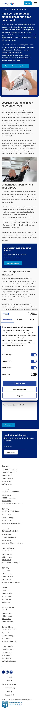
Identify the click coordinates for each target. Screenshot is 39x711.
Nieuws (9, 677)
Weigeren (19, 396)
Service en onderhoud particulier (15, 9)
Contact (27, 3)
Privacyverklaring (9, 688)
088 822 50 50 (6, 579)
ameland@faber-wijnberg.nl (11, 563)
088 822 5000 (6, 540)
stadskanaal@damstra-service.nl (12, 543)
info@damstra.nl (7, 484)
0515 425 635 (6, 619)
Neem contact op (13, 263)
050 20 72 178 (6, 520)
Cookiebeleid (9, 695)
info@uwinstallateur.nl (9, 641)
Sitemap (9, 691)
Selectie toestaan (19, 389)
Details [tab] (19, 320)
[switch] (34, 361)
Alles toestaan (19, 383)
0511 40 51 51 (6, 501)
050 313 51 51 (6, 638)
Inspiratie (9, 680)
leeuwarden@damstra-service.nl (12, 504)
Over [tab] (32, 320)
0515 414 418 (6, 599)
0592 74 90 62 (6, 658)
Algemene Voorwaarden (9, 684)
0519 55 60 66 (6, 560)
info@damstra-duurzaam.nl (11, 582)
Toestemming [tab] (7, 320)
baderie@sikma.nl (7, 621)
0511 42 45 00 (6, 481)
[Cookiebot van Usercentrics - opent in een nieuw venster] (28, 313)
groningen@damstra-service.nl (12, 523)
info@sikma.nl (6, 602)
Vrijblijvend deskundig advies (15, 66)
